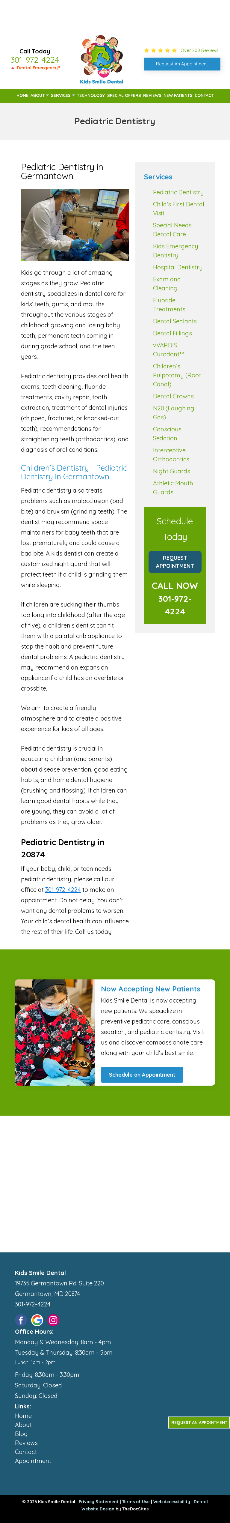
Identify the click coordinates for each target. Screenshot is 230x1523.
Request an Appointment (199, 1422)
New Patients (178, 95)
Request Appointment (175, 561)
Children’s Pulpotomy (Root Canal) (177, 375)
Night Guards (171, 471)
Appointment (33, 1461)
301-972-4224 (34, 60)
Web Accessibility (171, 1501)
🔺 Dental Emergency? (35, 67)
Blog (21, 1434)
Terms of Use (136, 1501)
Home (22, 95)
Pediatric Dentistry (178, 192)
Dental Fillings (172, 333)
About (38, 95)
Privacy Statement (99, 1501)
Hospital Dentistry (178, 267)
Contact (204, 95)
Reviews (152, 95)
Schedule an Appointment (142, 1074)
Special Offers (124, 95)
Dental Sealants (175, 321)
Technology (91, 95)
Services (61, 95)
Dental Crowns (173, 396)
